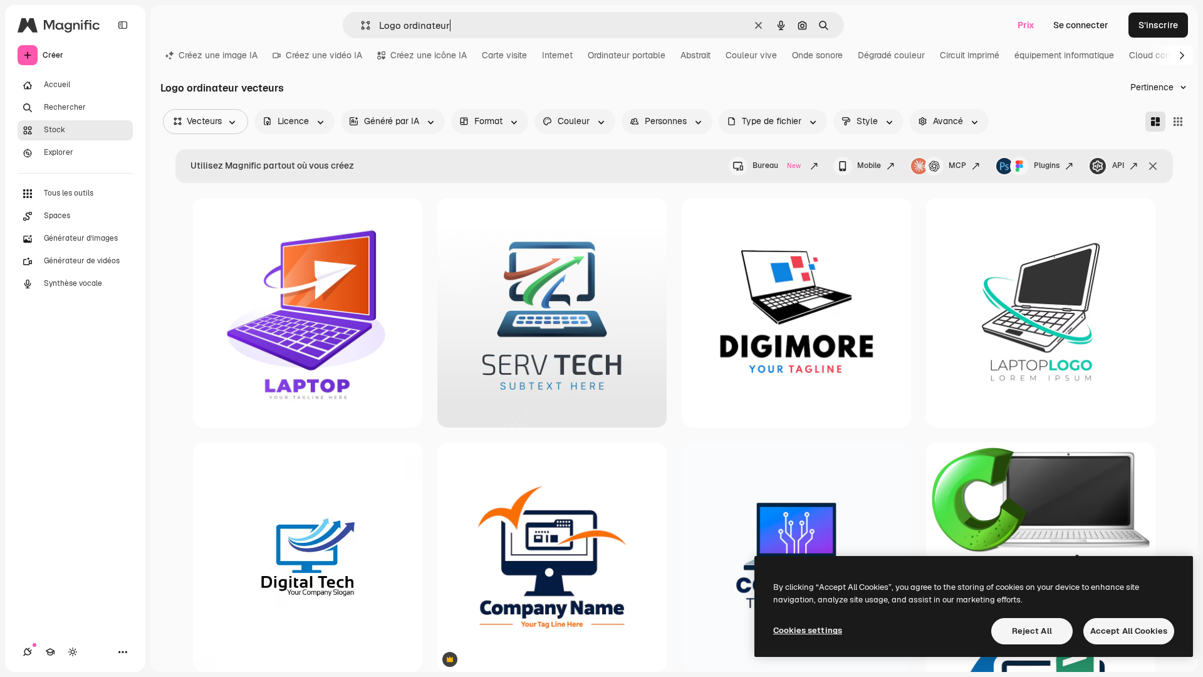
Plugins (1047, 165)
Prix (1026, 25)
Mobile (869, 165)
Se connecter (1080, 25)
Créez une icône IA (428, 55)
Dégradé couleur (891, 55)
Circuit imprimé (969, 55)
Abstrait (695, 55)
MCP (957, 165)
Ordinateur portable (626, 55)
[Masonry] (1155, 122)
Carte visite (504, 55)
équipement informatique (1064, 55)
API (1118, 165)
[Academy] (50, 652)
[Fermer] (1153, 166)
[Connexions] (28, 652)
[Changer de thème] (73, 652)
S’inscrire (1158, 25)
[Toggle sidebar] (123, 25)
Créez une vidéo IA (324, 55)
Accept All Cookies (1128, 631)
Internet (557, 55)
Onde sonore (817, 55)
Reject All (1032, 631)
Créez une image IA (218, 55)
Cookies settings (807, 630)
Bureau (777, 165)
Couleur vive (751, 55)
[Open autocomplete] (360, 25)
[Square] (1178, 122)
